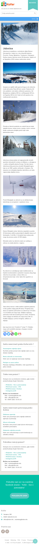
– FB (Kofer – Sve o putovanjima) (15, 385)
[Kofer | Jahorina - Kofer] (8, 3)
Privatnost (30, 540)
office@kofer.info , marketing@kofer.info (15, 519)
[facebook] (3, 531)
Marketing (13, 540)
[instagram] (7, 531)
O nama (23, 540)
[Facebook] (5, 334)
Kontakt (7, 540)
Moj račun (32, 2)
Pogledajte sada (19, 496)
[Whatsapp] (16, 334)
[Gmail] (19, 334)
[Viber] (12, 334)
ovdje (10, 331)
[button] (34, 19)
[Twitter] (8, 334)
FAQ (19, 540)
